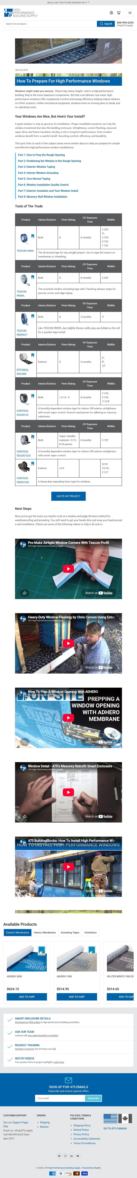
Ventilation (90, 932)
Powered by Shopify (91, 1168)
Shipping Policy (82, 1125)
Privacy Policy (81, 1134)
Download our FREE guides (27, 1022)
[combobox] (59, 23)
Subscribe (93, 1098)
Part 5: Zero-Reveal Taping (34, 178)
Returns (44, 1126)
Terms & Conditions (85, 1143)
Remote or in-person (24, 1049)
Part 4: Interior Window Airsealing (38, 172)
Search (108, 23)
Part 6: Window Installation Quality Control (43, 184)
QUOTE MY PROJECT (68, 496)
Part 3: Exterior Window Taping (36, 166)
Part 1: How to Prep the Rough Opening (41, 155)
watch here (59, 1062)
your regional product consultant (43, 1035)
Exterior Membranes (17, 932)
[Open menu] (130, 12)
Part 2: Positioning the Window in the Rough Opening (49, 161)
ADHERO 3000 (14, 976)
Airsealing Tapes (70, 932)
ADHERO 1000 (64, 976)
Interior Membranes (45, 932)
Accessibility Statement (87, 1138)
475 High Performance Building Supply (62, 1168)
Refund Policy (81, 1129)
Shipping (45, 1122)
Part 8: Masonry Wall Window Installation (42, 196)
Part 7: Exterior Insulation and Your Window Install (48, 190)
